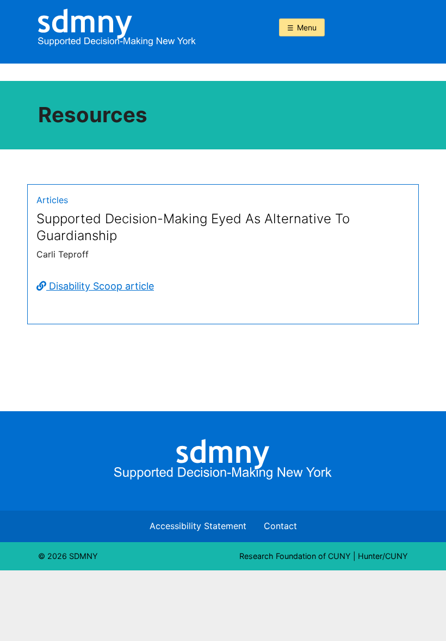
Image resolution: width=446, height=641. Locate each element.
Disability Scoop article (100, 286)
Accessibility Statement (198, 525)
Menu (307, 27)
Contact (280, 525)
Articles (52, 199)
